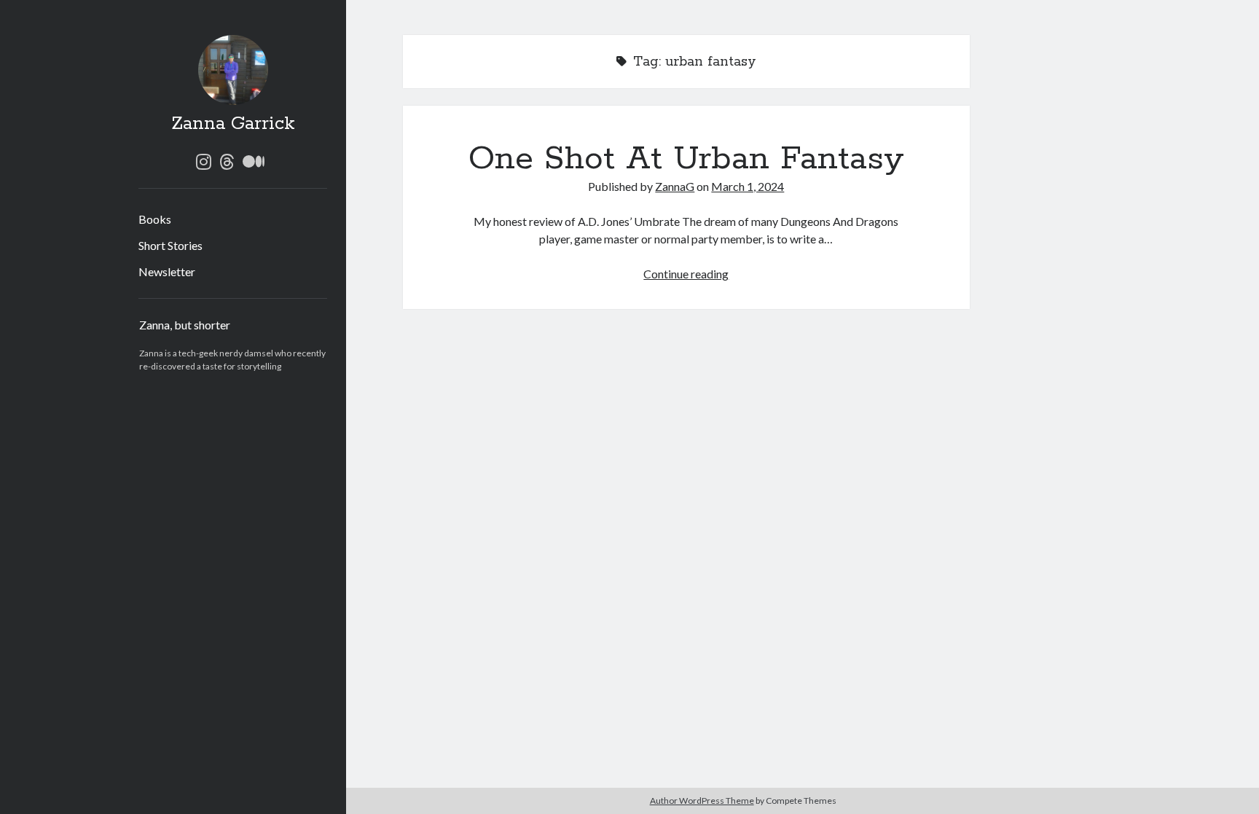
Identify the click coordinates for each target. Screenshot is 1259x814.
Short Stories (170, 245)
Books (154, 219)
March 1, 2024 (747, 186)
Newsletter (166, 271)
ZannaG (674, 186)
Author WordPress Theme (702, 800)
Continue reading (686, 274)
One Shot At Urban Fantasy (686, 159)
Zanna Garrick (233, 124)
